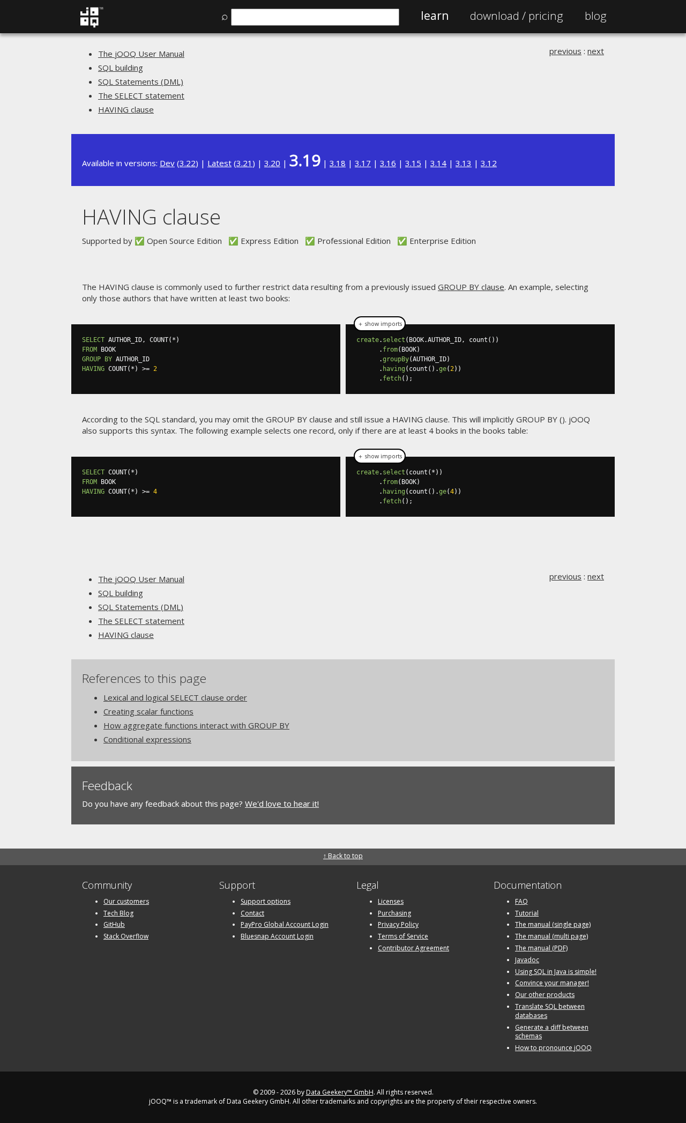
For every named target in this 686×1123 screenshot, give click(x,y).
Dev (167, 163)
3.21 (244, 163)
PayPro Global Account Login (285, 924)
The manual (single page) (553, 924)
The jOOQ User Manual (141, 53)
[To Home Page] (91, 25)
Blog (596, 15)
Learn (435, 15)
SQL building (120, 67)
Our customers (126, 901)
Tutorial (527, 913)
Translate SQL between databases (550, 1011)
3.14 (438, 163)
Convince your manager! (552, 982)
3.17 (363, 163)
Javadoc (527, 959)
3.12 (489, 163)
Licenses (391, 901)
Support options (265, 901)
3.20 (272, 163)
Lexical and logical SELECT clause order (175, 697)
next (595, 51)
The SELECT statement (141, 95)
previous (565, 51)
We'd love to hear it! (282, 803)
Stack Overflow (125, 936)
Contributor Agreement (413, 948)
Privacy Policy (398, 924)
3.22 (188, 163)
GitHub (114, 924)
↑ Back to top (343, 855)
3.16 (388, 163)
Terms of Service (403, 936)
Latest (219, 163)
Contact (252, 913)
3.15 (413, 163)
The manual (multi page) (551, 936)
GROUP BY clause (471, 286)
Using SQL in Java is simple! (555, 971)
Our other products (545, 994)
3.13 (464, 163)
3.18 (338, 163)
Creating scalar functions (148, 711)
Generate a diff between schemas (551, 1032)
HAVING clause (126, 109)
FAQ (521, 901)
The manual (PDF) (541, 948)
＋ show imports (379, 324)
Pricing (516, 15)
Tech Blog (118, 913)
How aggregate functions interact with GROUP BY (196, 725)
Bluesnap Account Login (277, 936)
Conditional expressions (147, 739)
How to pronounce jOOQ (553, 1047)
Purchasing (394, 913)
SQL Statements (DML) (140, 81)
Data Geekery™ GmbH (340, 1092)
